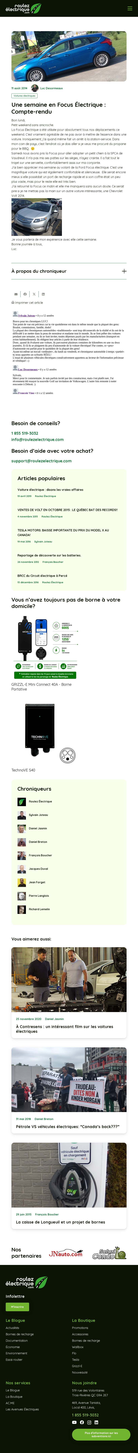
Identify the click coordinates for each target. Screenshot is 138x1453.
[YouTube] (74, 1422)
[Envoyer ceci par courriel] (16, 294)
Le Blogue (13, 1390)
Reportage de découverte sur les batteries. (49, 555)
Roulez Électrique (45, 496)
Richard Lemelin (39, 909)
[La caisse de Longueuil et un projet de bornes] (68, 1186)
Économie (13, 1347)
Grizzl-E (77, 1366)
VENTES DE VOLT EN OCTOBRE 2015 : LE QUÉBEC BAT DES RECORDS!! (67, 510)
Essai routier (14, 1360)
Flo (74, 1353)
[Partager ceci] (25, 294)
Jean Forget (37, 882)
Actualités (12, 1328)
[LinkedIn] (96, 1422)
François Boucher (53, 562)
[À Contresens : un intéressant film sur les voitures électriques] (68, 992)
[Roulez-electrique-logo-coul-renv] (23, 8)
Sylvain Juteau (43, 541)
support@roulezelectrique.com (41, 460)
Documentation (17, 1341)
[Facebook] (82, 1422)
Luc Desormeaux (51, 88)
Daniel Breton (38, 842)
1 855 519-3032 (24, 433)
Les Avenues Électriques (22, 1409)
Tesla (75, 1360)
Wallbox (77, 1347)
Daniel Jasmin (38, 828)
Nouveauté (80, 1372)
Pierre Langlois (39, 895)
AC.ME (10, 1403)
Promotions (80, 1328)
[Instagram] (89, 1422)
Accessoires (80, 1334)
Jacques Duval (38, 868)
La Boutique (14, 1397)
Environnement (16, 1353)
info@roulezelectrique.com (37, 439)
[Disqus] (68, 352)
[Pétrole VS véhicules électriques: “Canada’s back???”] (68, 1090)
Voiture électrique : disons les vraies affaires (50, 490)
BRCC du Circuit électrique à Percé (42, 576)
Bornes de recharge (20, 1334)
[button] (130, 8)
